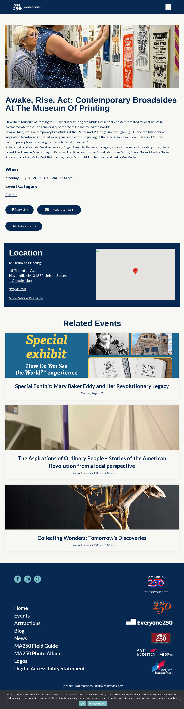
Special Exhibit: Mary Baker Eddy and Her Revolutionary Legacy (92, 386)
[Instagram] (27, 579)
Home (21, 608)
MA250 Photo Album (38, 653)
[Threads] (37, 579)
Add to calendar (22, 226)
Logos (20, 661)
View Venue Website (26, 298)
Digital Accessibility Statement (49, 668)
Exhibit (11, 194)
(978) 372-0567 (17, 289)
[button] (168, 7)
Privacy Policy (97, 703)
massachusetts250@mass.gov (102, 686)
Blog (19, 631)
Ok (82, 703)
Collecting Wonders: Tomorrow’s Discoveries (92, 538)
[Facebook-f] (17, 579)
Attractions (27, 623)
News (20, 638)
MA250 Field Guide (36, 646)
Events (22, 616)
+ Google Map (20, 280)
